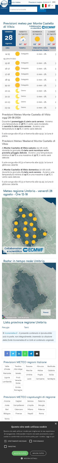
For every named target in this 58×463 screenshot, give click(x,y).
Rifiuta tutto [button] (38, 453)
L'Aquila (30, 405)
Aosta (7, 405)
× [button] (56, 424)
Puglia (40, 375)
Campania (40, 379)
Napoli (30, 414)
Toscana (29, 366)
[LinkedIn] (19, 353)
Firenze (19, 414)
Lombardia (7, 382)
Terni (26, 327)
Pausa (45, 312)
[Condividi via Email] (37, 353)
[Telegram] (31, 353)
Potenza (41, 409)
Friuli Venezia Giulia (18, 380)
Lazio (29, 379)
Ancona (7, 401)
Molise (40, 370)
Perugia (5, 327)
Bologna (7, 414)
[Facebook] (7, 353)
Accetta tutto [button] (20, 453)
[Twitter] (13, 353)
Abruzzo (40, 366)
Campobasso (18, 405)
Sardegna (51, 379)
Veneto (18, 373)
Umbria (29, 375)
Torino (7, 419)
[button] (29, 458)
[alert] (29, 442)
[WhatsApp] (25, 353)
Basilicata (51, 366)
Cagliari (19, 401)
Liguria (7, 377)
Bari (7, 409)
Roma (41, 414)
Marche (29, 370)
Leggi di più (50, 436)
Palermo (41, 401)
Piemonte (7, 373)
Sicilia (51, 375)
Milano (30, 409)
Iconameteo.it (11, 333)
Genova (30, 401)
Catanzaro (19, 409)
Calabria (51, 370)
